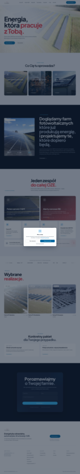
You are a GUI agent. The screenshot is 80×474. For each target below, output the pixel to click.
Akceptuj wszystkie (47, 241)
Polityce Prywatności (45, 237)
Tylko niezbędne (32, 241)
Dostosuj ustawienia (40, 243)
